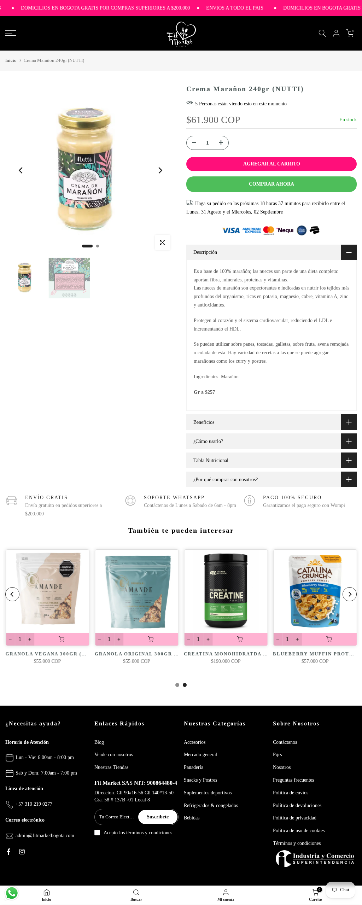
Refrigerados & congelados (211, 805)
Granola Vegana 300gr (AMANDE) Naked (67, 653)
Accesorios (194, 742)
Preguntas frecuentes (293, 780)
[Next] (159, 170)
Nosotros (282, 767)
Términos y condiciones (297, 843)
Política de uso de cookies (299, 830)
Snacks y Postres (200, 780)
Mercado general (200, 754)
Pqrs (277, 754)
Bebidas (191, 818)
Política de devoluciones (297, 805)
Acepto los (138, 832)
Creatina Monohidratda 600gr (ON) (239, 653)
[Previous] (21, 170)
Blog (99, 742)
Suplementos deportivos (208, 792)
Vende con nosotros (113, 754)
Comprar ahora (271, 184)
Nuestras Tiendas (111, 767)
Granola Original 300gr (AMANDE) (148, 653)
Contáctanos (285, 742)
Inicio (11, 60)
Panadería (193, 767)
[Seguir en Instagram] (22, 851)
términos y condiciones (149, 832)
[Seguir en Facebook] (8, 851)
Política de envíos (290, 792)
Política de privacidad (294, 818)
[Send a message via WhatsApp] (12, 893)
